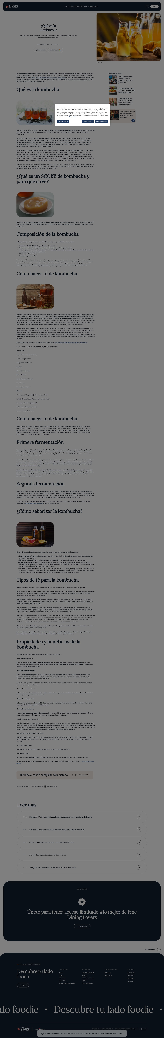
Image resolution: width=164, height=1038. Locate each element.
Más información (72, 116)
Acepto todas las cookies (101, 121)
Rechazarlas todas (88, 121)
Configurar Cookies (63, 121)
